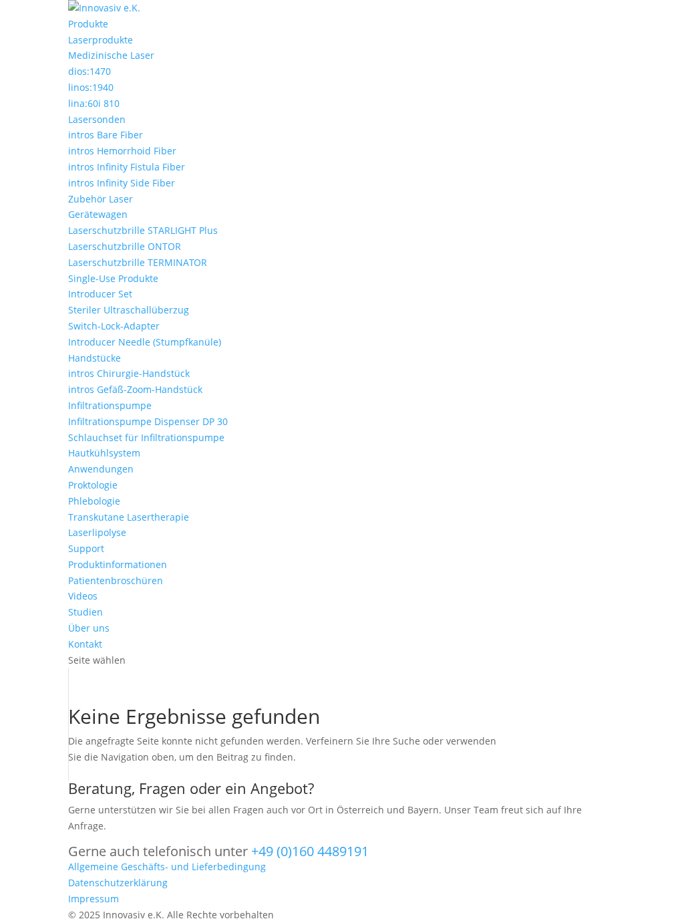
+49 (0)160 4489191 (310, 851)
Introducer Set (100, 293)
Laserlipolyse (97, 532)
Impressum (93, 898)
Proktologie (93, 485)
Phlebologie (94, 501)
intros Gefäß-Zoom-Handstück (135, 389)
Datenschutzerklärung (118, 882)
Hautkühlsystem (104, 452)
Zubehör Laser (100, 198)
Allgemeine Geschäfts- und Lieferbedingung (167, 866)
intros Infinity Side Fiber (121, 182)
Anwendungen (101, 469)
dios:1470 (89, 71)
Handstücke (94, 358)
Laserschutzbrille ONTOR (124, 246)
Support (86, 548)
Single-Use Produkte (113, 278)
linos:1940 (91, 87)
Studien (85, 612)
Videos (83, 595)
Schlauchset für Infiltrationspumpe (146, 437)
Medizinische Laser (111, 55)
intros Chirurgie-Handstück (129, 373)
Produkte (88, 23)
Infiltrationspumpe (110, 405)
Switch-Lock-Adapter (114, 325)
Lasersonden (97, 119)
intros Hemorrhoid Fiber (122, 150)
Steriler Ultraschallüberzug (128, 309)
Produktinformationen (117, 564)
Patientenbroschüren (115, 580)
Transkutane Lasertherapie (128, 517)
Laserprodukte (100, 39)
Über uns (89, 628)
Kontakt (85, 644)
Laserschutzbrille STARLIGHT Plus (143, 230)
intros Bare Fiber (105, 134)
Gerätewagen (98, 214)
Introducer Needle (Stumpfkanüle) (144, 342)
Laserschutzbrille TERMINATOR (137, 262)
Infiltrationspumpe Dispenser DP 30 (148, 421)
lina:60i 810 (94, 103)
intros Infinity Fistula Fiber (126, 166)
